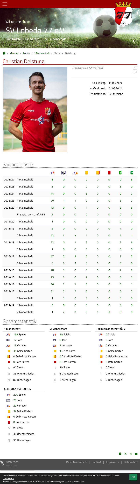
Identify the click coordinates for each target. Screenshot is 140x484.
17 (52, 256)
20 (52, 200)
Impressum (112, 462)
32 (14, 411)
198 (15, 334)
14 (52, 193)
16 (52, 284)
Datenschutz (131, 462)
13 (52, 207)
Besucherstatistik (76, 462)
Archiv (26, 53)
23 (52, 277)
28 (52, 270)
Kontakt (96, 462)
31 (52, 291)
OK (133, 477)
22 (52, 242)
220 (15, 394)
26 (14, 400)
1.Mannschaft (42, 53)
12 (52, 235)
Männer (14, 53)
